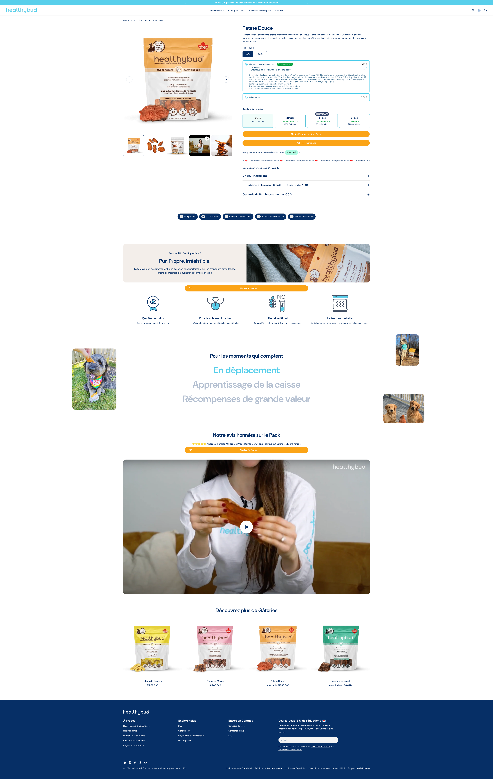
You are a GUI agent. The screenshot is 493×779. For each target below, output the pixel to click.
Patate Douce (278, 681)
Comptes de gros (236, 726)
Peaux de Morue (215, 681)
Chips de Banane (153, 681)
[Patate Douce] (277, 648)
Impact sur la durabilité (134, 735)
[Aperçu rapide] (178, 624)
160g (248, 54)
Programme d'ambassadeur (191, 735)
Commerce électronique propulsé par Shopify (164, 768)
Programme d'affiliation (359, 768)
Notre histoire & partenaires (136, 726)
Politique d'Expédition (296, 768)
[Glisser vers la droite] (226, 79)
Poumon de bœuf (340, 681)
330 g (261, 54)
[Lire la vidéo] (246, 527)
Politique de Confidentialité (239, 768)
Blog (180, 726)
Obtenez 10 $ (184, 730)
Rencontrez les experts (134, 740)
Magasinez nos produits (134, 745)
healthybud (136, 768)
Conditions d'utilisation (320, 746)
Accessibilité (339, 768)
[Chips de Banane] (152, 648)
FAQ (230, 735)
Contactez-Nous (236, 730)
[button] (479, 10)
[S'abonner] (335, 740)
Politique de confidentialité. (290, 749)
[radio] (306, 76)
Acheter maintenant (306, 142)
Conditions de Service (319, 768)
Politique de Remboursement (268, 768)
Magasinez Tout (140, 20)
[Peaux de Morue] (215, 648)
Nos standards (130, 730)
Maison (126, 20)
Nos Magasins (184, 740)
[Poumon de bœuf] (340, 648)
